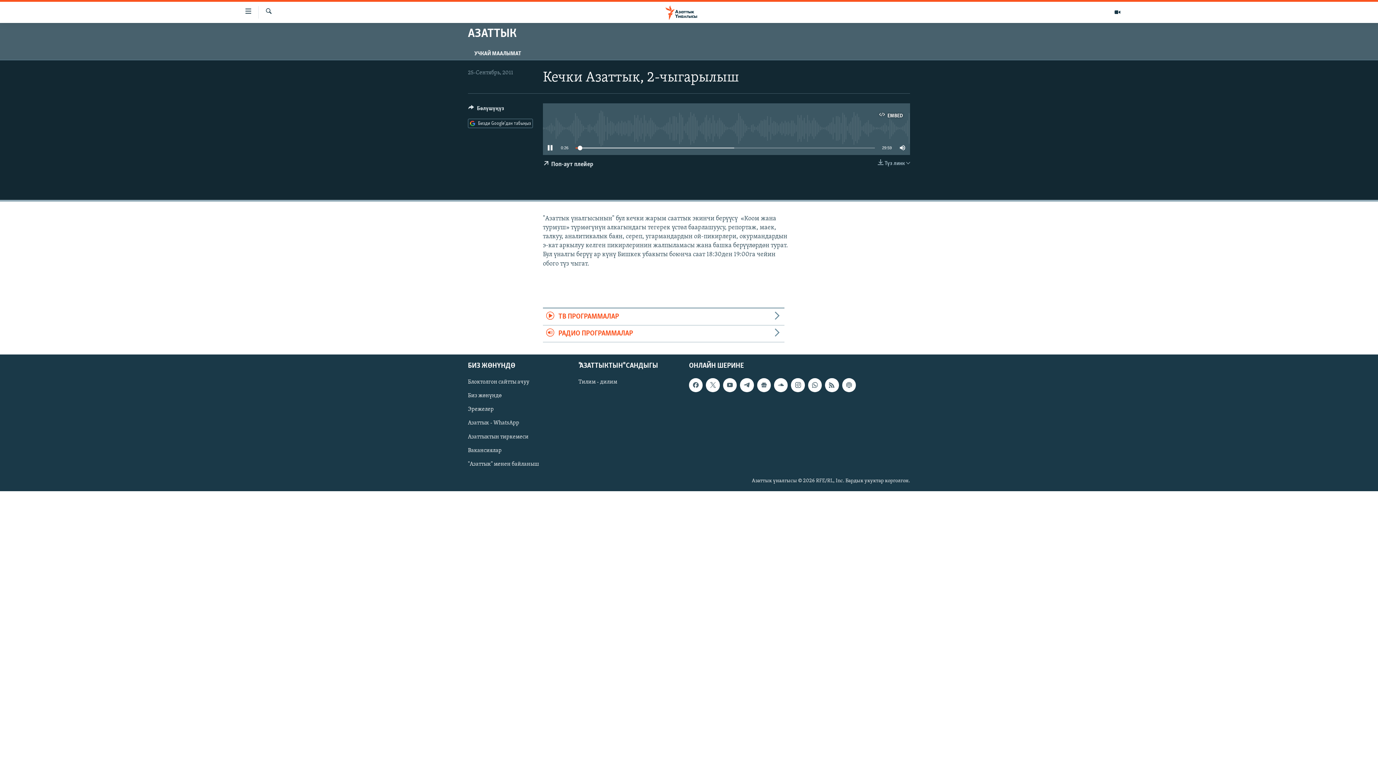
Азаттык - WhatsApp (493, 423)
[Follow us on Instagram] (798, 385)
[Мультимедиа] (1117, 12)
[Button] (486, 110)
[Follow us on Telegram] (747, 385)
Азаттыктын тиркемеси (498, 437)
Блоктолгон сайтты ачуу (498, 382)
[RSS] (832, 385)
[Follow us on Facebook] (696, 385)
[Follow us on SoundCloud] (781, 385)
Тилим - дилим (597, 382)
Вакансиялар (485, 451)
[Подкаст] (849, 385)
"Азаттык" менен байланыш (503, 464)
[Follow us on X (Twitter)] (713, 385)
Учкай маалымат (497, 54)
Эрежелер (481, 410)
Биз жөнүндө (485, 396)
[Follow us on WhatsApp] (815, 385)
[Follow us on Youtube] (730, 385)
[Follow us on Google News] (764, 385)
